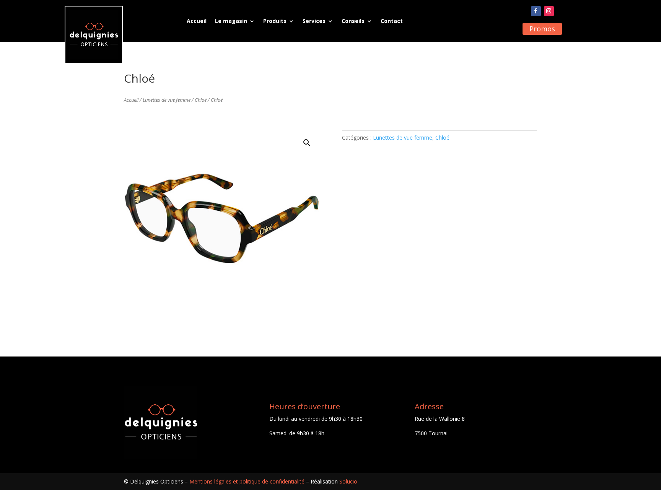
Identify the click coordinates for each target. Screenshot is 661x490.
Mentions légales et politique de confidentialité (246, 481)
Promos (542, 28)
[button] (307, 143)
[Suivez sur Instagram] (549, 11)
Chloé (201, 99)
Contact (392, 20)
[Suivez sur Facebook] (536, 11)
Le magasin (231, 20)
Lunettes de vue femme (166, 99)
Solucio (348, 481)
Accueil (197, 20)
